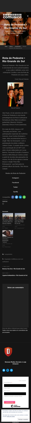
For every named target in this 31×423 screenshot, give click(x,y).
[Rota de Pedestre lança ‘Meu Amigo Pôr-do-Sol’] (20, 216)
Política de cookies (11, 416)
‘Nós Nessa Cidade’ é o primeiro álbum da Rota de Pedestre (7, 221)
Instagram (15, 178)
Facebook (15, 182)
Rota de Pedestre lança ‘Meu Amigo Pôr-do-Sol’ (19, 221)
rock (19, 259)
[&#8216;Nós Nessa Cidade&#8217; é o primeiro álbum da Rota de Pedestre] (7, 216)
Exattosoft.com (15, 422)
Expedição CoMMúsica (16, 33)
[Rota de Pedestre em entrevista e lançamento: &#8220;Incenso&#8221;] (7, 233)
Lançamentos (18, 46)
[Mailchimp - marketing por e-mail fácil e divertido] (15, 407)
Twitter (15, 187)
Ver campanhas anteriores (10, 398)
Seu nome (7, 390)
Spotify (15, 192)
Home (6, 46)
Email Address (8, 382)
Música (11, 46)
